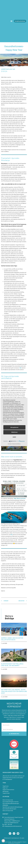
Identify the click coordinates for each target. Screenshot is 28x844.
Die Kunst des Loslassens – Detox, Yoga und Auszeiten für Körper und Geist (14, 691)
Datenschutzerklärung (16, 443)
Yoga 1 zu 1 (5, 787)
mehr (14, 437)
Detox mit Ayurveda (8, 800)
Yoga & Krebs (6, 793)
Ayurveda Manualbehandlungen (11, 803)
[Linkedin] (18, 833)
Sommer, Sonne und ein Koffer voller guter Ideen (12, 639)
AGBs (22, 838)
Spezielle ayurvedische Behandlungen (13, 807)
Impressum (7, 838)
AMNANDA (5, 805)
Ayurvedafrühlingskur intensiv (11, 801)
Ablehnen (14, 432)
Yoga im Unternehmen (8, 789)
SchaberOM (17, 843)
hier (12, 534)
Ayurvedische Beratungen (9, 808)
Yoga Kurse (6, 786)
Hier (20, 367)
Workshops (6, 791)
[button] (11, 21)
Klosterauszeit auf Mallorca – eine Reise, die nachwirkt (12, 664)
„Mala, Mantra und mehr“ (20, 498)
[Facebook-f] (14, 833)
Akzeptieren (14, 427)
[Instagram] (10, 833)
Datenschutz (16, 838)
